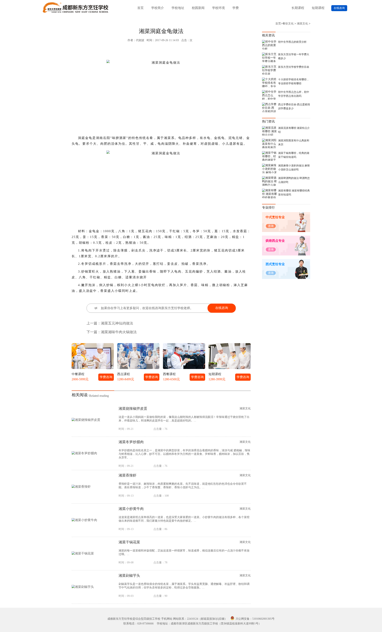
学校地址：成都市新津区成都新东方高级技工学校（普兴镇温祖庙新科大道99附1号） (209, 623)
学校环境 (218, 8)
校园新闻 (198, 8)
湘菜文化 (302, 23)
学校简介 (157, 8)
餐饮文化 (288, 23)
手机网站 (166, 618)
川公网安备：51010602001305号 (255, 618)
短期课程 (318, 8)
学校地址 (178, 8)
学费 (235, 8)
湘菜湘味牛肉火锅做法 (119, 332)
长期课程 (297, 8)
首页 (140, 8)
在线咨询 (339, 8)
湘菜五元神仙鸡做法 (117, 323)
